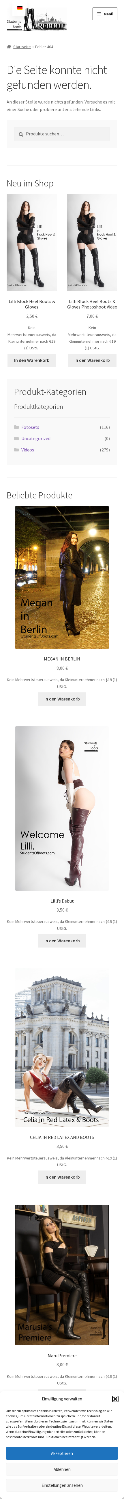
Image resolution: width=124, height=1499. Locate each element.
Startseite (22, 46)
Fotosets (30, 427)
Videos (27, 450)
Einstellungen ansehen (62, 1485)
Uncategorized (35, 438)
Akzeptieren (62, 1453)
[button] (115, 1399)
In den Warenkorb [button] (32, 360)
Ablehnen (62, 1469)
